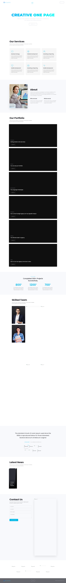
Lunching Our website (12, 484)
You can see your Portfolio (16, 165)
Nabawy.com (62, 580)
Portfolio (42, 2)
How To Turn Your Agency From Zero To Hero (20, 261)
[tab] (26, 446)
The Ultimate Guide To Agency (17, 237)
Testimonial (50, 2)
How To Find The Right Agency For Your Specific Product (23, 213)
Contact (56, 2)
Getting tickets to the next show (17, 142)
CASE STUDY (13, 144)
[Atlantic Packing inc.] (7, 2)
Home (32, 2)
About (39, 2)
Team (46, 2)
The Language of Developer (16, 189)
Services (35, 2)
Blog (53, 2)
